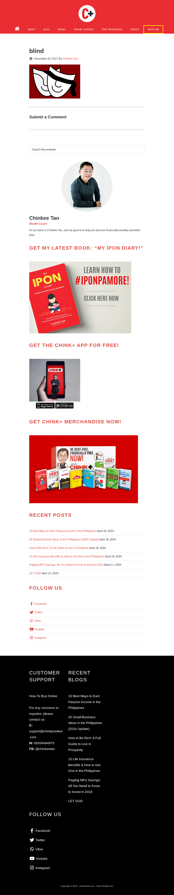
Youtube (39, 629)
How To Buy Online (43, 696)
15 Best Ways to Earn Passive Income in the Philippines (63, 531)
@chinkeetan (45, 749)
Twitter (38, 612)
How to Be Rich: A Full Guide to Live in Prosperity (59, 548)
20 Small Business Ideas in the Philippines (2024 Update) (64, 539)
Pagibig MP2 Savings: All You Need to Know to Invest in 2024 (66, 564)
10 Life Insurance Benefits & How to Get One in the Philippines (67, 556)
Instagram (40, 637)
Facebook (40, 603)
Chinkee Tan (87, 13)
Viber (37, 620)
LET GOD (35, 573)
